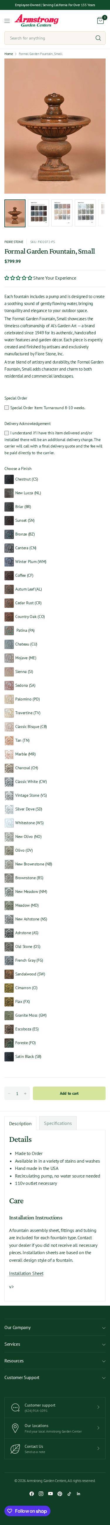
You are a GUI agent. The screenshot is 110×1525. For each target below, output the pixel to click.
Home (8, 54)
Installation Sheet (26, 1273)
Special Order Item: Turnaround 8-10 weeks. (47, 407)
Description (20, 1123)
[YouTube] (50, 1493)
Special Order (15, 398)
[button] (18, 278)
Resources (14, 1361)
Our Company (17, 1327)
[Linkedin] (78, 1493)
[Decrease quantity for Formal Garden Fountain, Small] (9, 1093)
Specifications (58, 1123)
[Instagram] (41, 1493)
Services (12, 1344)
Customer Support (21, 1377)
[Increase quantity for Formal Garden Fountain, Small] (25, 1093)
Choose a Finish (17, 468)
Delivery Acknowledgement (27, 423)
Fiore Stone (13, 242)
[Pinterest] (60, 1493)
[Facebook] (31, 1493)
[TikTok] (69, 1493)
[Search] (98, 38)
